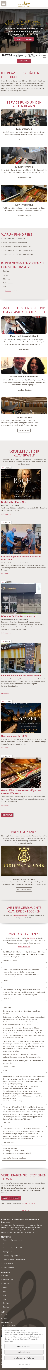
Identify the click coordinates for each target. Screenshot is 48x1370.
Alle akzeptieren (24, 1346)
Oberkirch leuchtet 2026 (14, 735)
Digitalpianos (7, 1252)
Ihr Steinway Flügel (24, 889)
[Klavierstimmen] (24, 155)
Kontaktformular (24, 947)
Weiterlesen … (6, 514)
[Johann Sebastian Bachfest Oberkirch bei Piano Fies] (21, 484)
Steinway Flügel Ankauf (11, 1256)
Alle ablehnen (24, 1352)
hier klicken (31, 938)
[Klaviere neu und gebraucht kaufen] (24, 117)
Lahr (4, 1299)
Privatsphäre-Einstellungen (24, 1358)
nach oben (25, 1210)
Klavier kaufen (24, 140)
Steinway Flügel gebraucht (12, 1240)
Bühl (4, 1291)
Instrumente (24, 61)
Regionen (8, 291)
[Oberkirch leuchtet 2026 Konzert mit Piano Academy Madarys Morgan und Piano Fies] (21, 718)
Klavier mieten (24, 349)
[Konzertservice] (24, 405)
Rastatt (5, 1287)
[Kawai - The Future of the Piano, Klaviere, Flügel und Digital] (7, 55)
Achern (5, 1275)
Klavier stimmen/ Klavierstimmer (14, 1260)
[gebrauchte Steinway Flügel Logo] (41, 55)
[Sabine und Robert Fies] (24, 365)
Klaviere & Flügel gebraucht (12, 1248)
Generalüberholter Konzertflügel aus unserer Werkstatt (21, 792)
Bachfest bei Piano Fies (13, 502)
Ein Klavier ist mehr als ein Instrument (21, 675)
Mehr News (7, 815)
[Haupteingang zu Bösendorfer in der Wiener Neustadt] (21, 598)
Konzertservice (24, 430)
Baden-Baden (8, 1279)
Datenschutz (27, 1364)
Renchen (6, 1303)
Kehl (4, 1295)
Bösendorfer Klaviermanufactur (18, 616)
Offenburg (6, 1283)
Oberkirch (6, 1307)
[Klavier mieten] (24, 325)
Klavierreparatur (8, 1267)
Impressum (20, 1364)
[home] (24, 3)
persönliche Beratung (24, 390)
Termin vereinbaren (23, 39)
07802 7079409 (29, 1203)
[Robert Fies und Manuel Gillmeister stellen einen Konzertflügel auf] (21, 538)
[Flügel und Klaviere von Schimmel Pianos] (18, 55)
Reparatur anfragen (24, 216)
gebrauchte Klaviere (20, 915)
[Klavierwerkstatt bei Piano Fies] (24, 193)
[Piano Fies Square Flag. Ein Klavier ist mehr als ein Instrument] (21, 658)
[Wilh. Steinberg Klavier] (30, 55)
